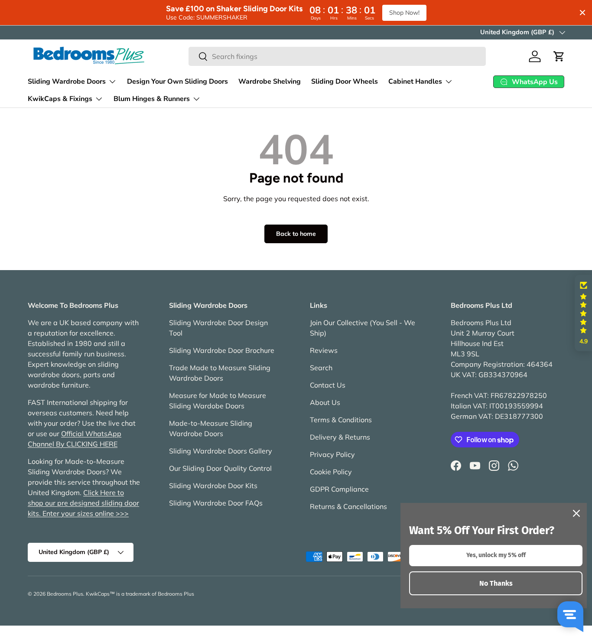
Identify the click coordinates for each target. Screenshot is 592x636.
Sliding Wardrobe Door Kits (213, 485)
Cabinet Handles (415, 81)
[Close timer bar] (582, 12)
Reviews (324, 350)
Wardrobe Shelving (269, 81)
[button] (559, 56)
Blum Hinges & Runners (152, 99)
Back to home (296, 234)
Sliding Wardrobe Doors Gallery (220, 451)
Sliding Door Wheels (344, 81)
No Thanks (496, 583)
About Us (325, 402)
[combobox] (337, 56)
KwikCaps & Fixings (60, 99)
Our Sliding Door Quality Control (220, 468)
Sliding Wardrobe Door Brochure (221, 350)
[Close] (576, 513)
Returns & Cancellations (348, 506)
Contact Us (327, 385)
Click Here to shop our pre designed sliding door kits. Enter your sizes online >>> (83, 503)
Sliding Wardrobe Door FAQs (216, 503)
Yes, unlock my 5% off (496, 555)
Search (321, 367)
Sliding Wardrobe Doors (67, 81)
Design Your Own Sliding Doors (177, 81)
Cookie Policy (331, 471)
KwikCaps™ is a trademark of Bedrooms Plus (140, 593)
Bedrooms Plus (65, 593)
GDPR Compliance (339, 489)
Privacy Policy (332, 454)
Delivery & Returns (340, 437)
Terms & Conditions (341, 419)
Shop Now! (404, 12)
